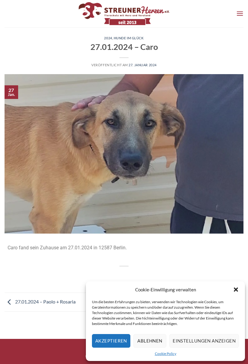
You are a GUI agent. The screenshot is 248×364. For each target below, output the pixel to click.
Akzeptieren (111, 340)
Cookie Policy (165, 353)
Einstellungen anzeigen (204, 340)
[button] (236, 290)
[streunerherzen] (124, 13)
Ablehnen (149, 340)
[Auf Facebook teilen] (124, 276)
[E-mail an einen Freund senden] (135, 276)
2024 (108, 38)
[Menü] (239, 13)
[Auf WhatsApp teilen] (113, 276)
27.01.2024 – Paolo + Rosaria (45, 301)
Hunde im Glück (129, 38)
